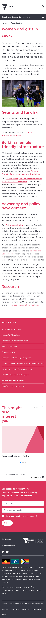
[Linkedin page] (3, 552)
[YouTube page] (7, 552)
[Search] (43, 6)
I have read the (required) (21, 516)
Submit (7, 523)
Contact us (6, 539)
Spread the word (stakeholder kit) (17, 369)
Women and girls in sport (13, 380)
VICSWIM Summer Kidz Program (15, 375)
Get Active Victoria (9, 346)
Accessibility (37, 609)
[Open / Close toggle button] (43, 17)
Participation (17, 23)
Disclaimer (25, 609)
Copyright (15, 609)
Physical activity (8, 352)
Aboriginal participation (11, 329)
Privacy (4, 615)
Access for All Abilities (11, 335)
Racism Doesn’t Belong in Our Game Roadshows (23, 363)
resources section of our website (23, 305)
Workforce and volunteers (13, 386)
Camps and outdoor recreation (15, 341)
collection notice (23, 516)
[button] (20, 462)
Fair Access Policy (14, 225)
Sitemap (5, 609)
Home (4, 23)
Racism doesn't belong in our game (16, 358)
